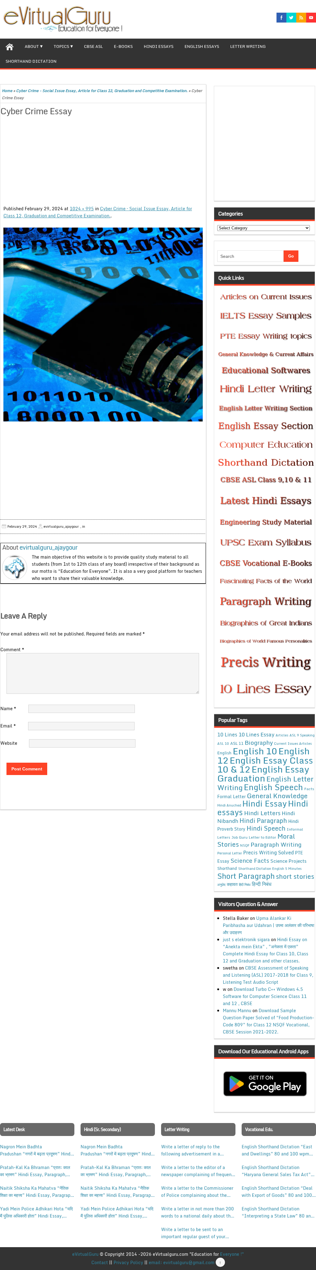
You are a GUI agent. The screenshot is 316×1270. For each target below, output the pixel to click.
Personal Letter (229, 853)
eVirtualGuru (85, 1254)
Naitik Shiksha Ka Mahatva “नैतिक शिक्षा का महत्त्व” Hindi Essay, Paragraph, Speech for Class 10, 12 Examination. (37, 1191)
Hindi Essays (158, 46)
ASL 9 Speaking (301, 735)
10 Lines (227, 734)
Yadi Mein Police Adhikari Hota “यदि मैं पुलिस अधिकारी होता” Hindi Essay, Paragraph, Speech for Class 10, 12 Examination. (36, 1212)
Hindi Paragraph (263, 820)
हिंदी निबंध (245, 884)
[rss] (301, 18)
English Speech (273, 787)
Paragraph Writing (276, 844)
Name (8, 708)
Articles (282, 735)
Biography (259, 742)
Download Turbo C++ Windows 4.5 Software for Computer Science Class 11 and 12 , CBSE (265, 996)
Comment (12, 649)
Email (8, 725)
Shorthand (227, 868)
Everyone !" (232, 1254)
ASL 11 (236, 743)
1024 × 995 (82, 208)
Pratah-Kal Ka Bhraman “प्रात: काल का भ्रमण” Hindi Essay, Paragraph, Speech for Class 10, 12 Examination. (35, 1171)
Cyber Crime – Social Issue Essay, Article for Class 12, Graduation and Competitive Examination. (97, 212)
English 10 (255, 751)
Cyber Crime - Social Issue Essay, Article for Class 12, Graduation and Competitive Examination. (102, 91)
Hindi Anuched (229, 805)
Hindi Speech (266, 828)
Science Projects (288, 861)
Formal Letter (231, 796)
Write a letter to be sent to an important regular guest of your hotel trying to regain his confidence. (193, 1233)
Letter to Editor (262, 837)
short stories (295, 876)
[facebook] (281, 18)
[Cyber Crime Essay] (103, 324)
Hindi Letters (262, 813)
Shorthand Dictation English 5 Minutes (269, 868)
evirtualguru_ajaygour (48, 547)
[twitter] (291, 18)
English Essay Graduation (263, 773)
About (32, 46)
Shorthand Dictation (31, 61)
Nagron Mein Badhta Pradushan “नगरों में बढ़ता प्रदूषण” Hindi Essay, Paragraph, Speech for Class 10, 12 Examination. (36, 1150)
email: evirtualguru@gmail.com (181, 1262)
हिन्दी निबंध (261, 884)
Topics (61, 46)
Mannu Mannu (237, 1010)
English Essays (202, 46)
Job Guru (239, 837)
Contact (99, 1262)
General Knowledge (277, 795)
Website (8, 743)
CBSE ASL (93, 46)
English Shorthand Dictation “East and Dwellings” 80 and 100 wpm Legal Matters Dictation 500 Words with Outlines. (278, 1150)
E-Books (123, 46)
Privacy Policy (128, 1262)
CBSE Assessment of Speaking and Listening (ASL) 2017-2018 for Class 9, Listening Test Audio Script (268, 975)
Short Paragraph (246, 876)
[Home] (9, 46)
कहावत (232, 884)
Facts (309, 789)
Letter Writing (248, 46)
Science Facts (250, 860)
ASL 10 (223, 743)
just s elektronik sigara (246, 939)
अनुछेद (221, 884)
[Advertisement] (103, 162)
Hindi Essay (264, 803)
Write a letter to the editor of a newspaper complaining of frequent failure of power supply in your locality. (197, 1171)
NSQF (244, 845)
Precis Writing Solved (268, 853)
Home (7, 91)
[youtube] (311, 18)
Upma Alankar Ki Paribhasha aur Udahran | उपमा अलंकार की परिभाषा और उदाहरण (268, 925)
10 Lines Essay (256, 734)
